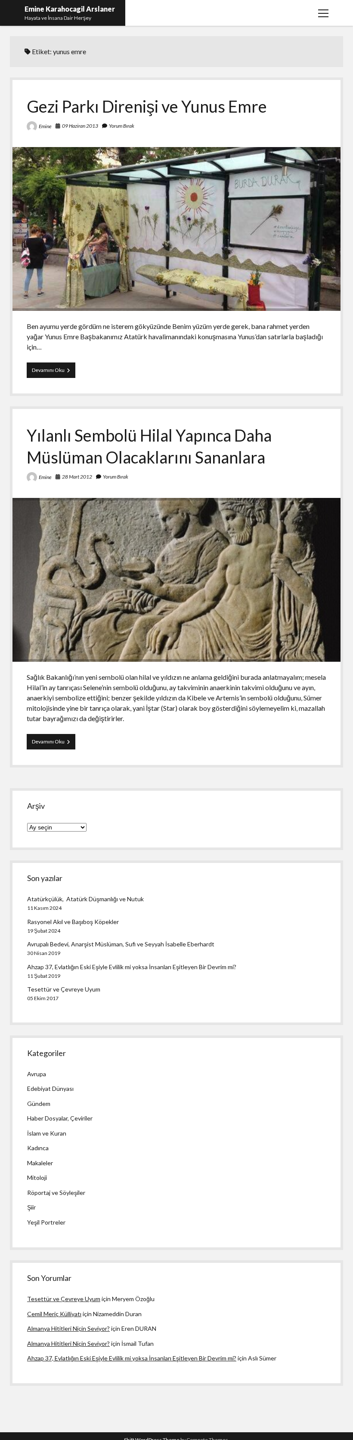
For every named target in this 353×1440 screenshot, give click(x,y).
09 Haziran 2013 (80, 126)
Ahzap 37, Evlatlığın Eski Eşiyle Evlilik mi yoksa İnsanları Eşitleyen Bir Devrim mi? (131, 966)
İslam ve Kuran (46, 1133)
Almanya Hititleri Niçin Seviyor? (68, 1328)
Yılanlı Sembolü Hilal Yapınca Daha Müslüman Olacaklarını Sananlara (176, 580)
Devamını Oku (53, 372)
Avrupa (36, 1074)
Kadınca (38, 1147)
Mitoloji (37, 1177)
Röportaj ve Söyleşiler (56, 1192)
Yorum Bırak (121, 126)
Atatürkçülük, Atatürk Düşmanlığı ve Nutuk (85, 899)
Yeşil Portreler (46, 1222)
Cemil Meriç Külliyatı (54, 1313)
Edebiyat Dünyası (50, 1088)
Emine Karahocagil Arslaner (70, 9)
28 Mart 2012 (77, 476)
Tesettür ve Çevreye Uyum (63, 989)
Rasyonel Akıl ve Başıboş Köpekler (73, 921)
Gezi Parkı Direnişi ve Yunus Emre (147, 106)
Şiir (31, 1207)
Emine (45, 126)
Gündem (38, 1103)
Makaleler (40, 1163)
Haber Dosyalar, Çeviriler (60, 1118)
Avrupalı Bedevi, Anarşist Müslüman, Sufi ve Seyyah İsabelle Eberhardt (120, 944)
